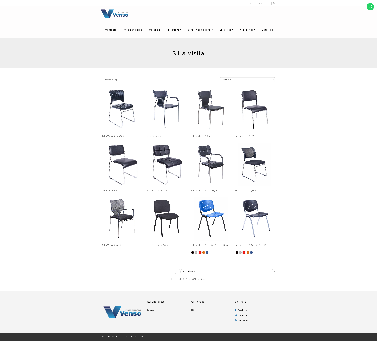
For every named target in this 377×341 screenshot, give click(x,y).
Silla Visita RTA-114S (157, 190)
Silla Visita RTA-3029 (113, 136)
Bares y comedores (200, 29)
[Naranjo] (203, 252)
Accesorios (247, 29)
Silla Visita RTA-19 (111, 245)
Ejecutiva (174, 29)
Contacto (111, 29)
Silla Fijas (226, 29)
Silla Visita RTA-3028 (246, 190)
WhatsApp (243, 320)
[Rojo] (200, 252)
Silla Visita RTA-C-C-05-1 (204, 190)
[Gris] (196, 252)
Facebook (242, 310)
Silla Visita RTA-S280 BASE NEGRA (209, 245)
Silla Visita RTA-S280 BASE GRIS (252, 245)
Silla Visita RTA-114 (112, 190)
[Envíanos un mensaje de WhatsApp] (370, 6)
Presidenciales (133, 29)
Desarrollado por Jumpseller (134, 336)
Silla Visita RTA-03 (200, 136)
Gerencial (155, 29)
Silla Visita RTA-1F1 (156, 136)
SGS (192, 310)
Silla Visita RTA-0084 (158, 245)
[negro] (192, 252)
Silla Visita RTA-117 (244, 136)
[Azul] (207, 252)
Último (191, 271)
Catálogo (267, 29)
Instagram (242, 315)
